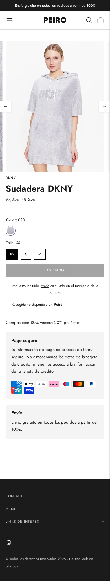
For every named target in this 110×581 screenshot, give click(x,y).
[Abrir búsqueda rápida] (89, 20)
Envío (45, 286)
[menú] (10, 20)
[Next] (104, 106)
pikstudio (12, 566)
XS (12, 253)
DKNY (11, 177)
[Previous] (5, 106)
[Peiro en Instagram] (9, 543)
